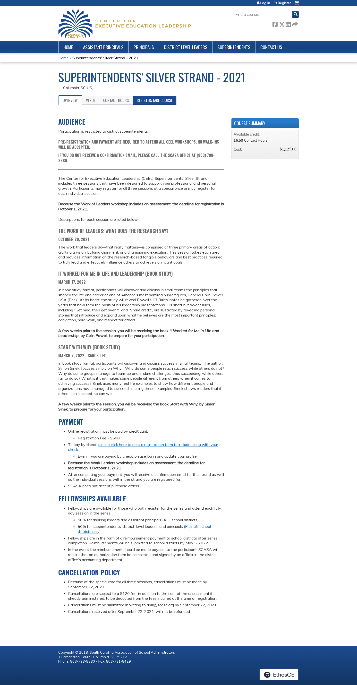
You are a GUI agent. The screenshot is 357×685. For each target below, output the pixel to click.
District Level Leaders (185, 47)
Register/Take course (154, 100)
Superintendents (233, 47)
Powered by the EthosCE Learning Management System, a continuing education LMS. (279, 674)
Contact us (271, 47)
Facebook (274, 23)
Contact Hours (116, 100)
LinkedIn (288, 23)
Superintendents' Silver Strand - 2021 (105, 57)
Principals (144, 47)
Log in (265, 3)
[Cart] (297, 4)
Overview (70, 100)
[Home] (124, 23)
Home (68, 47)
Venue (90, 100)
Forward (294, 23)
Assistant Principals (103, 47)
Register (284, 3)
